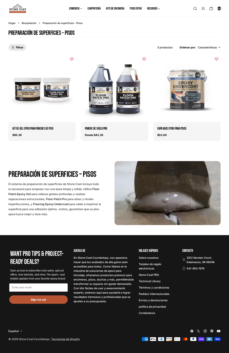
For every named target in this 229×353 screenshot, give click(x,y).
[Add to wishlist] (72, 59)
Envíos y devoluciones (153, 300)
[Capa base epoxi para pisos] (187, 88)
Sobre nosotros (149, 257)
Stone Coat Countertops (34, 339)
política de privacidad (152, 306)
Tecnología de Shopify (65, 339)
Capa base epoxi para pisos (171, 128)
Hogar (12, 23)
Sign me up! (38, 299)
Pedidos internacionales (154, 294)
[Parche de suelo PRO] (114, 88)
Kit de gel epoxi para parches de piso (32, 128)
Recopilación (29, 23)
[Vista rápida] (71, 62)
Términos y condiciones (154, 287)
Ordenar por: (188, 47)
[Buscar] (195, 8)
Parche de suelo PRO (96, 128)
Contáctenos (147, 313)
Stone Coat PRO (149, 274)
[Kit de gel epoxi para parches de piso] (42, 88)
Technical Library (150, 281)
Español (13, 331)
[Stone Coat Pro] (219, 8)
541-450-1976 (196, 268)
